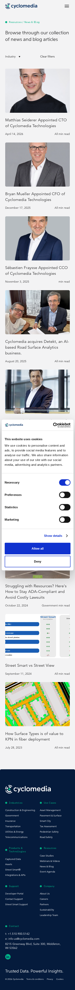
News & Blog (47, 866)
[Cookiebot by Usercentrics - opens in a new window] (53, 425)
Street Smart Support (16, 904)
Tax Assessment (48, 826)
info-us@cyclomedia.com (23, 939)
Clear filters (47, 56)
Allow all (38, 548)
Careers (44, 898)
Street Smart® (13, 869)
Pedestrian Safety (49, 831)
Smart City (45, 820)
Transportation (13, 826)
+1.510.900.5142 (19, 934)
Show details (53, 535)
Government (12, 815)
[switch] (64, 495)
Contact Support (14, 898)
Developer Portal (14, 893)
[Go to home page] (21, 6)
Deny (37, 561)
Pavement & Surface (51, 815)
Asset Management (50, 810)
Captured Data (13, 858)
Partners (44, 904)
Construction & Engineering (20, 810)
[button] (20, 57)
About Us (45, 893)
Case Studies (47, 855)
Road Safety (46, 837)
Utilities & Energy (14, 831)
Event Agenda (47, 871)
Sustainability (47, 909)
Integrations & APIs (15, 874)
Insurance (10, 820)
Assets (8, 864)
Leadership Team (49, 915)
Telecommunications (16, 837)
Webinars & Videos (50, 860)
